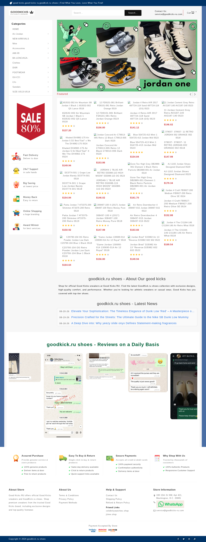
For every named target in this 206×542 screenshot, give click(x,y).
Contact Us (111, 495)
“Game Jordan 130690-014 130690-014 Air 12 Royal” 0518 (109, 247)
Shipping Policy (114, 499)
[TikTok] (194, 539)
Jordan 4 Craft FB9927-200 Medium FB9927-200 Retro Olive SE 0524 (178, 204)
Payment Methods (68, 503)
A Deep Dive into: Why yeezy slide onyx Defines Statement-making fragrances (124, 323)
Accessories (19, 48)
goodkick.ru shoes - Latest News (127, 303)
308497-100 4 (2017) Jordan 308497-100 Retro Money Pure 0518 (109, 218)
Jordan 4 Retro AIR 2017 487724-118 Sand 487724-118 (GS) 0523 (143, 116)
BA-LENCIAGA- (20, 58)
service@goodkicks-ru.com (170, 510)
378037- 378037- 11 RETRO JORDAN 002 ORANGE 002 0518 (175, 145)
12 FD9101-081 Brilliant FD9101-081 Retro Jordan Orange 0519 (109, 116)
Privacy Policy (66, 499)
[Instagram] (189, 539)
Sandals (17, 87)
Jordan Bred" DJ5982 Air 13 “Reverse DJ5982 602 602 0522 (143, 247)
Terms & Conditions (69, 495)
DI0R (15, 68)
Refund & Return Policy (118, 503)
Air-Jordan (18, 34)
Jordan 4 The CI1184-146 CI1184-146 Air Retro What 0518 (178, 233)
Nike (15, 43)
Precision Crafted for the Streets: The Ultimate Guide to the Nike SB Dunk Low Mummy (130, 317)
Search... (133, 13)
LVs (14, 82)
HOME (16, 29)
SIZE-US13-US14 (21, 92)
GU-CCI (16, 77)
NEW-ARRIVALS (21, 39)
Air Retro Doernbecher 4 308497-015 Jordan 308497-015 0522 (143, 218)
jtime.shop (111, 514)
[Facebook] (178, 539)
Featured (62, 94)
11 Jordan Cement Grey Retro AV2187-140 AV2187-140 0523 (177, 113)
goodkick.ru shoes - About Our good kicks (127, 279)
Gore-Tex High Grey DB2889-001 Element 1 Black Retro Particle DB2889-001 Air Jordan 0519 (143, 183)
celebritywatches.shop (117, 511)
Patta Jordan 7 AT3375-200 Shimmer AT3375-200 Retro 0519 (75, 218)
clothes (16, 63)
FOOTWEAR (19, 72)
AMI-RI (16, 53)
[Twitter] (184, 539)
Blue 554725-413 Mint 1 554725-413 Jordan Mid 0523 (143, 145)
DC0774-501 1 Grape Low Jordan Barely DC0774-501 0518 (74, 186)
